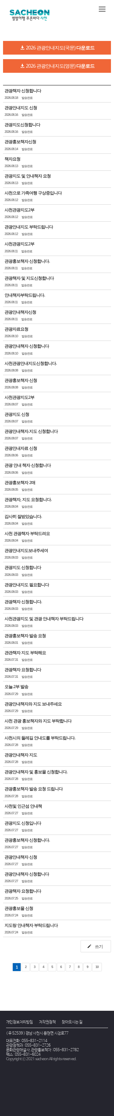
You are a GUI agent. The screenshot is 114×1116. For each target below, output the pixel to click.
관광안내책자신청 (20, 312)
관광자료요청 (16, 329)
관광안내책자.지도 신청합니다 (31, 431)
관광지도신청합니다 (22, 124)
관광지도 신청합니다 (23, 567)
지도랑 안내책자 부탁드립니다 (31, 925)
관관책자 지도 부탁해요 (25, 652)
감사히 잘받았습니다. (23, 516)
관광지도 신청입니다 (23, 823)
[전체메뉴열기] (102, 9)
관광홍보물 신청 (19, 908)
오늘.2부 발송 (16, 686)
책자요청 (12, 159)
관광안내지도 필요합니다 (27, 584)
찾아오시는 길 (72, 1022)
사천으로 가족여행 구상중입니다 (33, 193)
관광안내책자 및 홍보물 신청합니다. (36, 772)
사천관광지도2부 (19, 210)
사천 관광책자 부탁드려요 (27, 533)
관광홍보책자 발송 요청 (25, 635)
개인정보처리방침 (19, 1022)
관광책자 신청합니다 (23, 90)
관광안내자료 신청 (21, 448)
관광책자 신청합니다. (23, 601)
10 (96, 967)
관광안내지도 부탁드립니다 (29, 227)
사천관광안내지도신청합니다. (31, 363)
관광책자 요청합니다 (23, 669)
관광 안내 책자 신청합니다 (28, 465)
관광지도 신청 (17, 414)
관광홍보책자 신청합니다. (27, 261)
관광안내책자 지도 (21, 755)
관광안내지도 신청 (21, 107)
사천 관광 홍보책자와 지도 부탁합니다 (38, 721)
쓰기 (98, 946)
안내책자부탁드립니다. (25, 295)
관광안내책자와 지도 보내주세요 (33, 704)
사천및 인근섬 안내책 (23, 806)
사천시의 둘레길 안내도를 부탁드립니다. (40, 738)
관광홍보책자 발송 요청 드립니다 (34, 789)
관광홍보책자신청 (20, 141)
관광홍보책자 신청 (21, 380)
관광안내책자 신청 (21, 857)
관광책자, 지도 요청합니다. (28, 499)
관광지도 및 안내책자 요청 (28, 176)
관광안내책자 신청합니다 (27, 346)
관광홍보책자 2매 (20, 482)
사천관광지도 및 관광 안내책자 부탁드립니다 (44, 618)
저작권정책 (47, 1022)
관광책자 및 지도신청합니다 (29, 278)
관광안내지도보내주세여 (26, 550)
